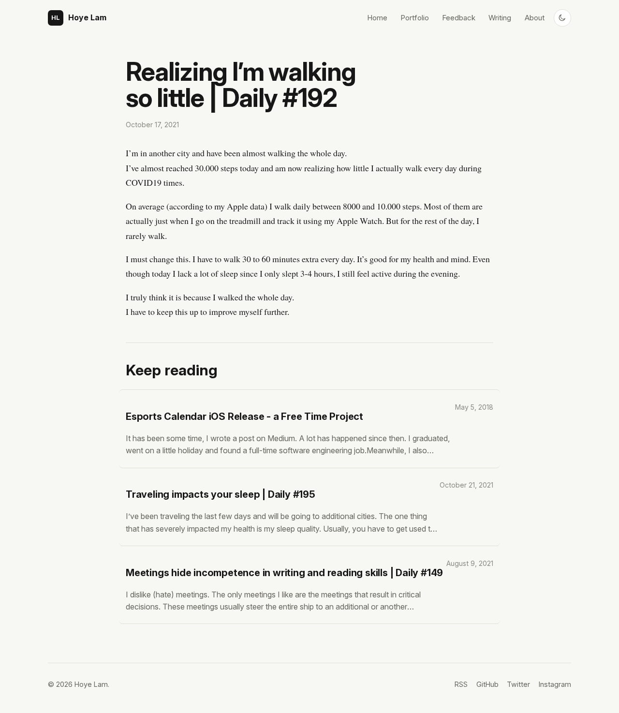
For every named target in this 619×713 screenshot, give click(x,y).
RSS (461, 684)
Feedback (458, 17)
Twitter (518, 684)
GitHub (487, 684)
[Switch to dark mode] (562, 18)
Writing (499, 17)
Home (377, 17)
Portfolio (414, 17)
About (535, 17)
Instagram (555, 684)
